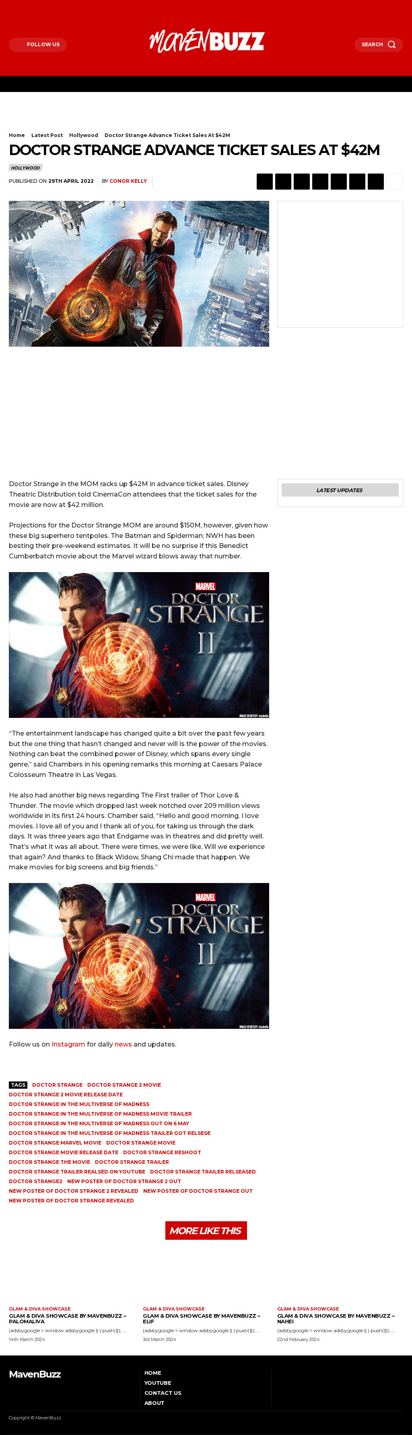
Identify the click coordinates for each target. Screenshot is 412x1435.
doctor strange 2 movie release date (66, 1095)
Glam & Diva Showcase (40, 1309)
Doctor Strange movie (140, 1143)
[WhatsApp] (302, 182)
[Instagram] (22, 7)
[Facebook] (10, 7)
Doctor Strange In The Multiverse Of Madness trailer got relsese (109, 1133)
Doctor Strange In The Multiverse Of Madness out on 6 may (99, 1123)
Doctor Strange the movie (49, 1162)
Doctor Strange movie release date (63, 1152)
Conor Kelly (128, 181)
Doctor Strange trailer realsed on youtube (77, 1172)
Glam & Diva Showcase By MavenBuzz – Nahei (336, 1318)
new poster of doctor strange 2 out (124, 1181)
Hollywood (83, 135)
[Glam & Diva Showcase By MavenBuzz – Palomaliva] (72, 1276)
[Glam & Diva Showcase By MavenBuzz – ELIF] (206, 1276)
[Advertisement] (103, 118)
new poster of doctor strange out (198, 1191)
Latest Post (47, 135)
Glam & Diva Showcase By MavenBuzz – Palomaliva (67, 1318)
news (123, 1044)
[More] (394, 182)
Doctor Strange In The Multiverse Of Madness (79, 1104)
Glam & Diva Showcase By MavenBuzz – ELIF (201, 1318)
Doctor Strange (57, 1085)
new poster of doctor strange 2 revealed (73, 1191)
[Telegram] (357, 182)
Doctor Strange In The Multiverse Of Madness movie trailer (100, 1114)
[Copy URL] (376, 182)
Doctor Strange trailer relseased (203, 1172)
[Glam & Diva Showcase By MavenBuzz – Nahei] (340, 1276)
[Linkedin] (320, 182)
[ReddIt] (339, 182)
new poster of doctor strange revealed (71, 1201)
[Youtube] (44, 7)
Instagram (68, 1044)
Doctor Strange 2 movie (124, 1085)
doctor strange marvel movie (55, 1143)
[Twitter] (33, 7)
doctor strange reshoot (162, 1152)
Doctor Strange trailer (132, 1162)
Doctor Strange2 (35, 1181)
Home (17, 135)
